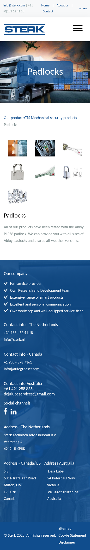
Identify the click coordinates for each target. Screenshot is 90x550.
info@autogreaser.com (25, 369)
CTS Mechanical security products (50, 118)
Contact (48, 11)
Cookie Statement (72, 536)
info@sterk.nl (14, 340)
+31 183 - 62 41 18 (18, 333)
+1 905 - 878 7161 (25, 362)
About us (62, 5)
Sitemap (65, 529)
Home (45, 5)
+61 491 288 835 (18, 389)
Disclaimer (67, 543)
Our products (14, 118)
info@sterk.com (14, 5)
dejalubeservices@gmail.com (29, 394)
